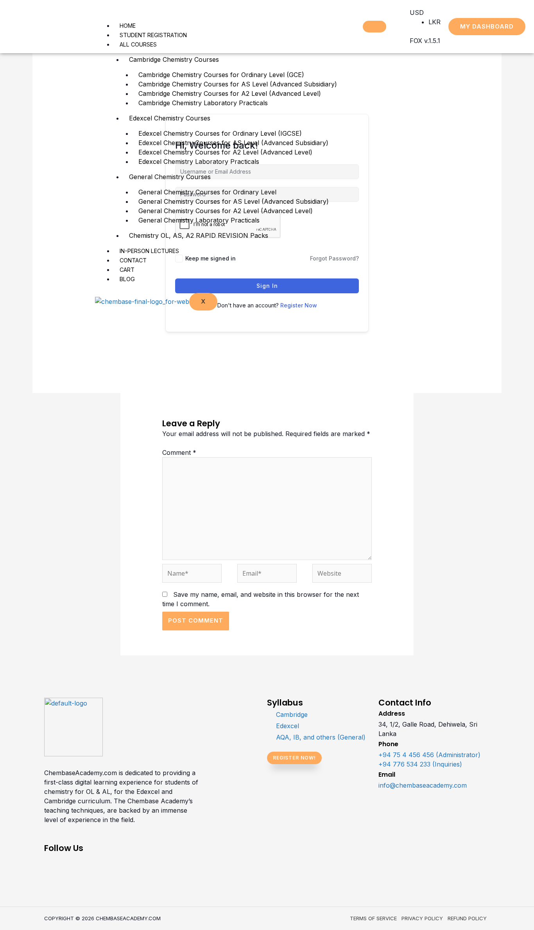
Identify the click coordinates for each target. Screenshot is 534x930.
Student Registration (153, 35)
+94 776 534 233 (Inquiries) (420, 764)
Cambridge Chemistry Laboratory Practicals (203, 103)
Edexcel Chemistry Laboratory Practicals (198, 161)
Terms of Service (373, 918)
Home (128, 25)
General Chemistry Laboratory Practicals (199, 220)
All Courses (138, 44)
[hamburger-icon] (374, 26)
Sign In (267, 285)
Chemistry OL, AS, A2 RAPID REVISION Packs (198, 235)
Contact (133, 260)
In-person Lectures (149, 251)
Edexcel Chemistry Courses (169, 118)
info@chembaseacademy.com (422, 785)
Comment (179, 452)
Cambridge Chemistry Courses (174, 59)
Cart (127, 269)
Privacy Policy (422, 918)
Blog (127, 279)
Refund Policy (467, 918)
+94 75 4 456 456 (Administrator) (429, 755)
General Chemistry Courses (170, 177)
